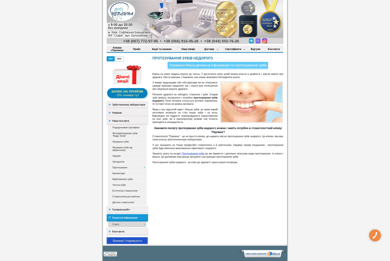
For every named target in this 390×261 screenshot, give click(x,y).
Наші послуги (120, 120)
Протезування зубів (193, 153)
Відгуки (255, 49)
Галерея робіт (121, 209)
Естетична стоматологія (125, 190)
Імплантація (118, 173)
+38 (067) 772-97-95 (140, 41)
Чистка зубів (119, 185)
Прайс (137, 49)
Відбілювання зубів (122, 179)
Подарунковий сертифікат (126, 127)
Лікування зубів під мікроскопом (122, 148)
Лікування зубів (120, 141)
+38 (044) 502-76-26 (221, 41)
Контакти (274, 49)
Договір (209, 49)
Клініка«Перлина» (117, 49)
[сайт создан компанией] (262, 257)
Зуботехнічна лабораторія (128, 104)
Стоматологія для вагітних (126, 196)
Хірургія (116, 156)
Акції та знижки (162, 49)
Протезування (119, 167)
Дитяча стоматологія (123, 202)
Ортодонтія (118, 161)
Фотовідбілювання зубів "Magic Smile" (125, 134)
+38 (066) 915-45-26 (181, 41)
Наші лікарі (188, 49)
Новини (117, 112)
